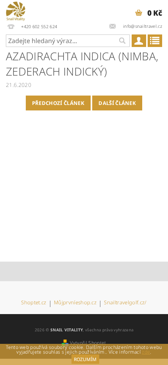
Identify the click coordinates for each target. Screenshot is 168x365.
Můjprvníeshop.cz (75, 303)
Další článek (117, 103)
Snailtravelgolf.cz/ (125, 303)
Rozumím (85, 359)
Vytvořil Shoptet (88, 343)
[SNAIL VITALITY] (15, 10)
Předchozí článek (58, 103)
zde (146, 352)
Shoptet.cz (33, 303)
